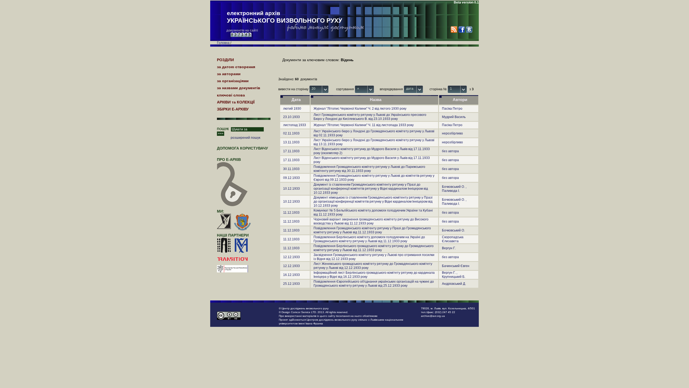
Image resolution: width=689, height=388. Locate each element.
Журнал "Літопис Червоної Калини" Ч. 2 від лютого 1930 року (360, 108)
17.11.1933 (291, 151)
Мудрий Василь (454, 117)
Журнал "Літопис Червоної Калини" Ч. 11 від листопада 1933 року (364, 125)
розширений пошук (245, 138)
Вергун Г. (449, 248)
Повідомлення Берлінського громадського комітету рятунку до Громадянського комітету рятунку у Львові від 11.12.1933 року (374, 248)
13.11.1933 (291, 142)
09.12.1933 (291, 178)
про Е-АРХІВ (229, 159)
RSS (454, 29)
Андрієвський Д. (454, 284)
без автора (450, 151)
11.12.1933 (291, 212)
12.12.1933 (291, 257)
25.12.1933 (291, 284)
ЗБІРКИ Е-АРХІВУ (233, 109)
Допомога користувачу (242, 148)
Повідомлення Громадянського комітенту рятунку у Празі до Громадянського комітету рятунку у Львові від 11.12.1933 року (372, 230)
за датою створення (236, 67)
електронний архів (284, 17)
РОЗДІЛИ (225, 60)
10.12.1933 (291, 188)
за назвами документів (238, 88)
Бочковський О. (453, 230)
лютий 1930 (292, 108)
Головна (223, 43)
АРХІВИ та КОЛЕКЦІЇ (236, 102)
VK (469, 29)
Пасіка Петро (452, 108)
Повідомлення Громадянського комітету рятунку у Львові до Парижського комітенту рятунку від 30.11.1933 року (369, 169)
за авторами (229, 74)
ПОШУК (223, 129)
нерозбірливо (452, 133)
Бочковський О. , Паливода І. (454, 189)
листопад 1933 (294, 125)
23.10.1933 (291, 117)
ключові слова (231, 95)
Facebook (461, 29)
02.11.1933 (291, 133)
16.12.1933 (291, 275)
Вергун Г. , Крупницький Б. (453, 275)
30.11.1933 (291, 169)
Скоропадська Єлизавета (452, 239)
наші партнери (233, 235)
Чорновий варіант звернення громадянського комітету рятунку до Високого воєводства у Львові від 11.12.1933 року (371, 221)
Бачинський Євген (455, 266)
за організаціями (233, 81)
